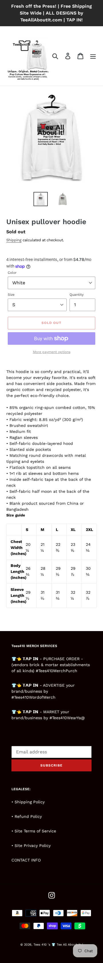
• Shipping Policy (28, 802)
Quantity (77, 295)
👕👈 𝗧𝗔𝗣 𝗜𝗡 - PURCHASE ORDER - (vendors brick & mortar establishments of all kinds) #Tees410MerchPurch (50, 664)
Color (12, 273)
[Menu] (93, 56)
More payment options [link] (51, 352)
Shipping (13, 240)
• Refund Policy (26, 816)
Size (11, 295)
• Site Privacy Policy (31, 845)
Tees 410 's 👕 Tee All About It (57, 944)
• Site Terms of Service (33, 831)
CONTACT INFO (26, 860)
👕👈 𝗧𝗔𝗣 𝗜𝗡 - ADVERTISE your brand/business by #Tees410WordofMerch (43, 691)
